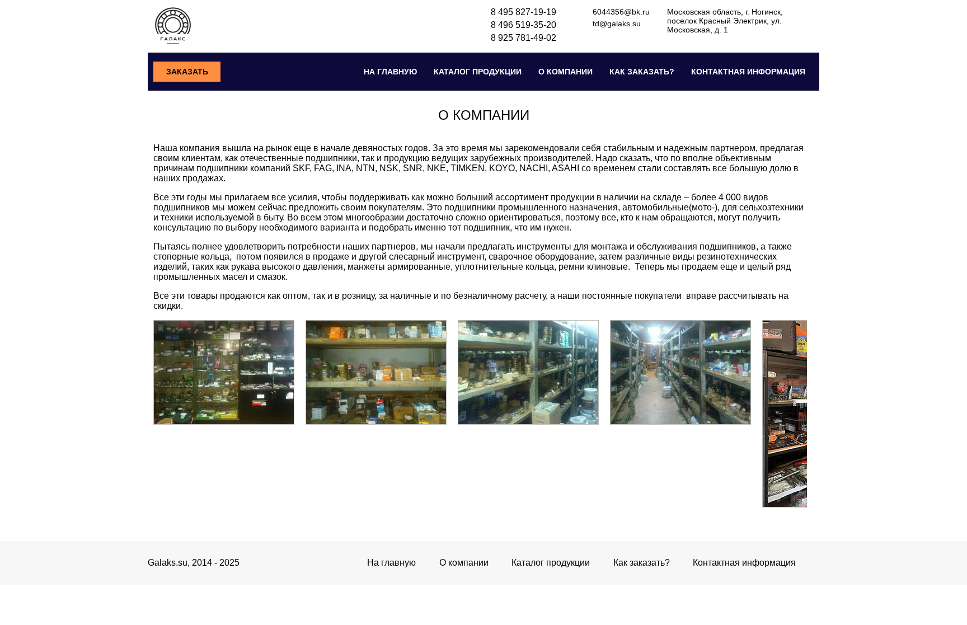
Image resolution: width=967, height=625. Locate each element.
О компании (565, 71)
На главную (390, 71)
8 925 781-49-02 (523, 38)
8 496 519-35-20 (523, 25)
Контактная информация (748, 71)
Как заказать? (641, 71)
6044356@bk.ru (621, 11)
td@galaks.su (617, 23)
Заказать (187, 71)
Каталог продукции (478, 71)
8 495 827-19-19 (523, 12)
